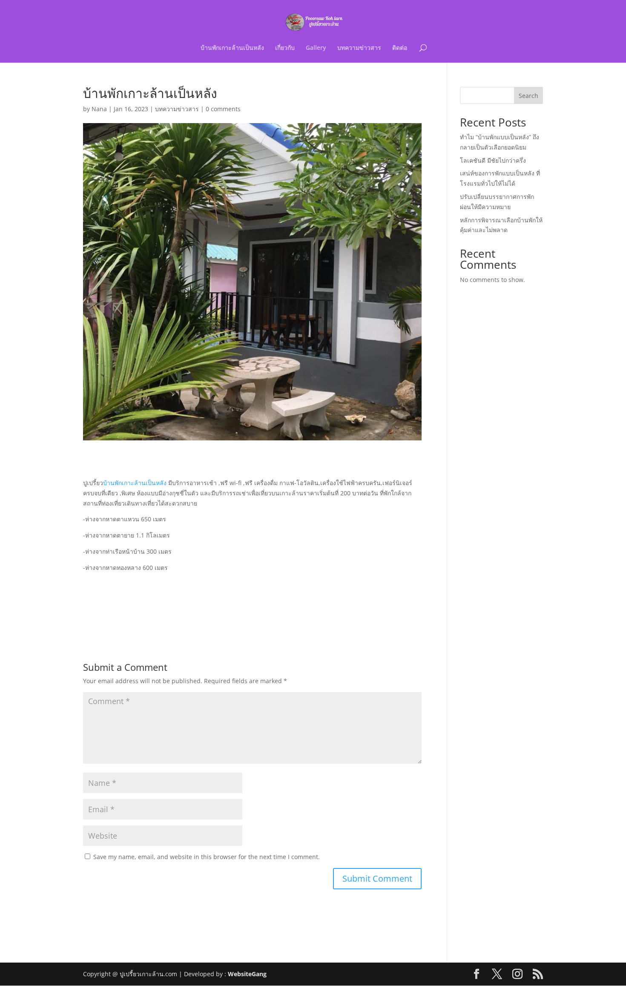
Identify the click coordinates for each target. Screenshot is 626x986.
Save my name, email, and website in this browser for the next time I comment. (206, 857)
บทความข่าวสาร (359, 48)
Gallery (316, 48)
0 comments (223, 109)
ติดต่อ (399, 48)
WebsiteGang (247, 974)
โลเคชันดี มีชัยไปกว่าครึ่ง (493, 160)
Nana (99, 109)
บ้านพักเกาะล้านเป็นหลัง (232, 48)
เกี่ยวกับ (285, 48)
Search (528, 96)
